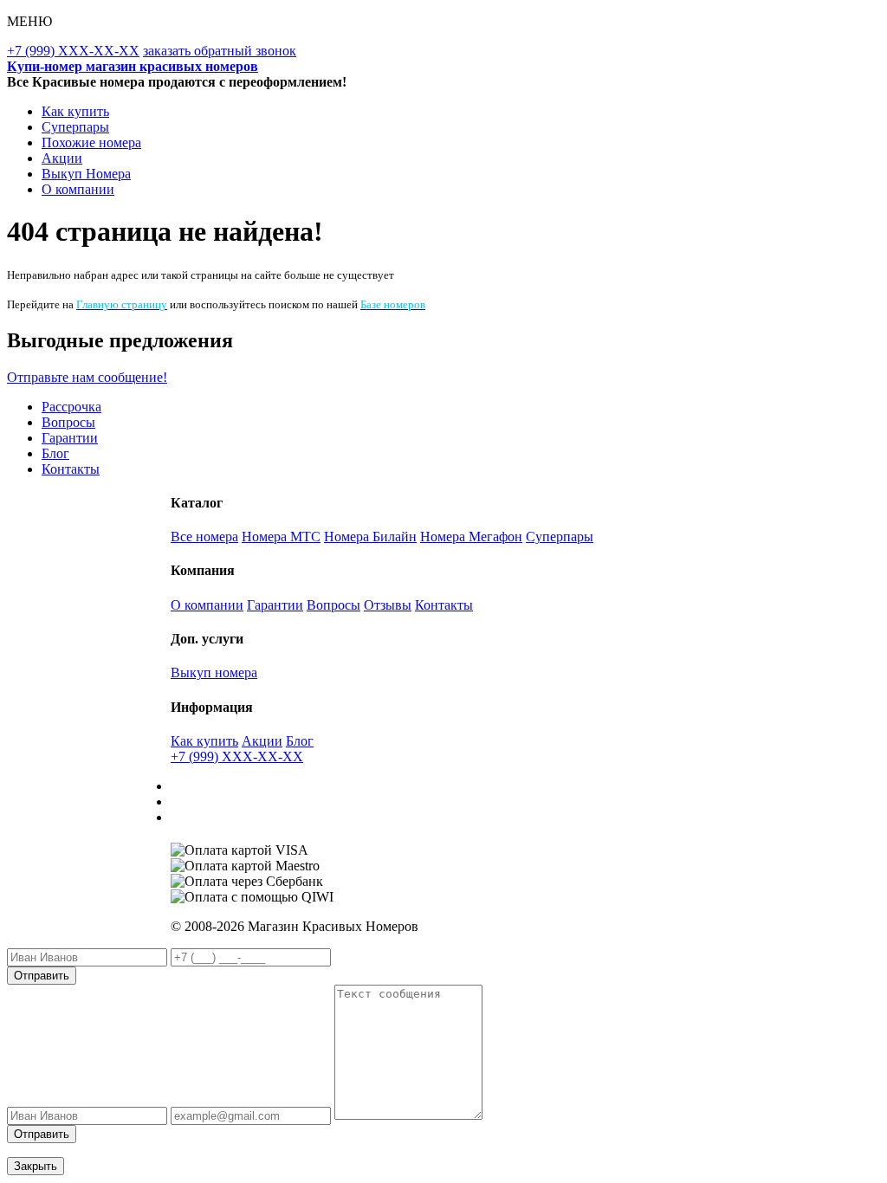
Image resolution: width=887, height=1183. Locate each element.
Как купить (75, 111)
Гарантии (70, 437)
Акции (62, 158)
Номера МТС (281, 536)
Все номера (204, 536)
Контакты (71, 469)
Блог (55, 453)
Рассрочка (71, 406)
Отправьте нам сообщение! (87, 377)
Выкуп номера (214, 672)
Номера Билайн (370, 536)
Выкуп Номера (86, 173)
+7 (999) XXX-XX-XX (73, 50)
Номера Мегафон (471, 536)
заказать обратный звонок (219, 50)
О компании (78, 189)
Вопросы (68, 422)
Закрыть (35, 1166)
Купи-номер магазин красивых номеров (132, 66)
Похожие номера (91, 142)
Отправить (41, 975)
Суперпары (75, 127)
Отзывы (387, 605)
